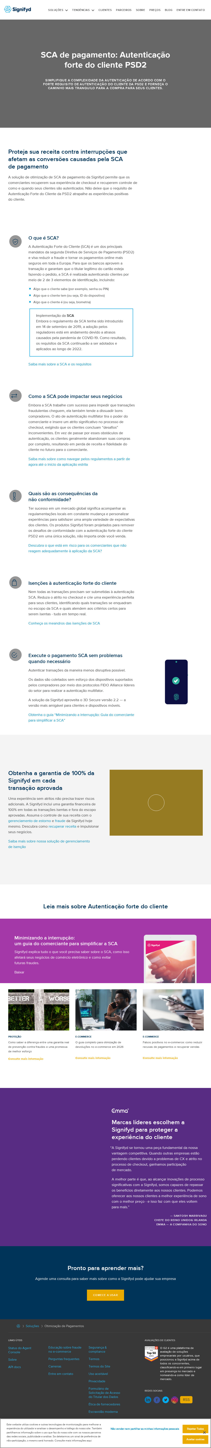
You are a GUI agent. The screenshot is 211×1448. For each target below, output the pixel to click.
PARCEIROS (124, 10)
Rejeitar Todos (195, 1429)
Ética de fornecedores (104, 1404)
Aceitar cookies (195, 1439)
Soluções (55, 10)
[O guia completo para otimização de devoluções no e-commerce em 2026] (105, 1009)
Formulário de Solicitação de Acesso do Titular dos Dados (104, 1393)
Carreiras (54, 1366)
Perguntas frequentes (63, 1359)
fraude (60, 821)
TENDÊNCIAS (81, 10)
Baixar (19, 972)
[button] (66, 10)
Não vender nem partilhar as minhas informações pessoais (145, 1429)
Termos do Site (99, 1366)
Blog (168, 10)
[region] (105, 1433)
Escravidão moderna (103, 1412)
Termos (94, 1359)
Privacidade (97, 1381)
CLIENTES (105, 10)
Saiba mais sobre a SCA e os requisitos (59, 364)
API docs (14, 1367)
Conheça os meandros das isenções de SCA (64, 623)
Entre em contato (191, 10)
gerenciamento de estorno (29, 821)
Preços (155, 10)
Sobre (140, 10)
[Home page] (18, 1327)
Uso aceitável (98, 1374)
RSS (186, 1400)
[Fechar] (204, 1432)
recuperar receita (62, 826)
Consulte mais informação (25, 1058)
